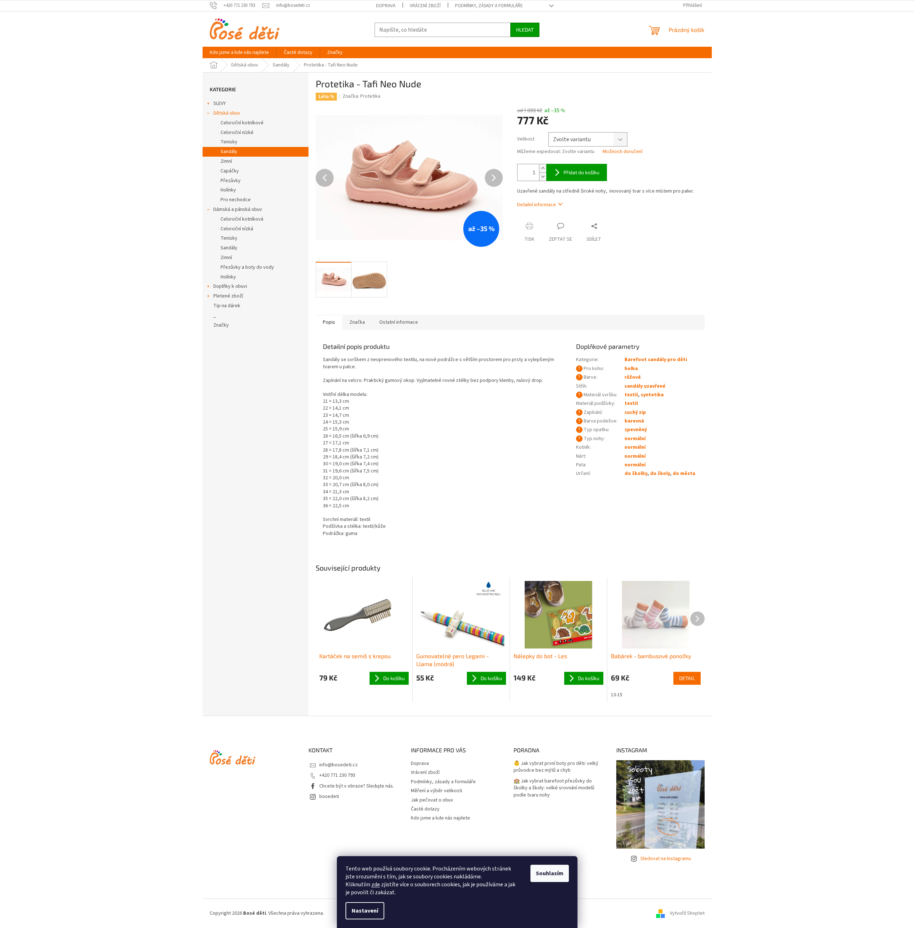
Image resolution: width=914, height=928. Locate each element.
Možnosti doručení (622, 151)
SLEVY (219, 103)
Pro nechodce (236, 199)
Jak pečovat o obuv (432, 800)
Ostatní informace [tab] (398, 322)
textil (631, 394)
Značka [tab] (357, 322)
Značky (221, 325)
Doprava (385, 6)
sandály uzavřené (645, 386)
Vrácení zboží (425, 6)
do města (684, 473)
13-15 (616, 694)
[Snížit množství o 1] (542, 176)
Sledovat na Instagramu (665, 858)
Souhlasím (549, 873)
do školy (660, 473)
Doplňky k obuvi (230, 286)
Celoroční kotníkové (242, 122)
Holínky (228, 190)
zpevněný (636, 429)
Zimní (226, 161)
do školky (636, 473)
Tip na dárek (226, 305)
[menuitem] (239, 52)
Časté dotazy (425, 809)
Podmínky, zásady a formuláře (489, 6)
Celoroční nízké (237, 132)
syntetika (652, 394)
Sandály (229, 151)
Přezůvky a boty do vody (247, 267)
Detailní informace (536, 204)
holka (631, 368)
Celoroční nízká (237, 228)
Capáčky (230, 171)
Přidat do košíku (581, 172)
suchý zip (635, 412)
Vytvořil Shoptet (687, 913)
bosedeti (329, 796)
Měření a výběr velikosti (436, 790)
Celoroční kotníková (242, 219)
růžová (633, 377)
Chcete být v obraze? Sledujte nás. (356, 786)
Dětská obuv (226, 113)
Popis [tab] (329, 322)
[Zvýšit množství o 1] (542, 168)
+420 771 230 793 (337, 775)
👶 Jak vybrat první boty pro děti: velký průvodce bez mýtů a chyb (556, 767)
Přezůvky (231, 180)
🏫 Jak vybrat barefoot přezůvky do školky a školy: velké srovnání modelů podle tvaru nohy (554, 788)
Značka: (361, 96)
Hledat (525, 30)
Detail (687, 678)
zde (375, 884)
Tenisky (229, 142)
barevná (634, 421)
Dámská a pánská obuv (237, 209)
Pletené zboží (228, 296)
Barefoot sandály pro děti (656, 359)
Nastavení (365, 911)
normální (635, 438)
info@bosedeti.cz (338, 764)
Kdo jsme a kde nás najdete (440, 818)
